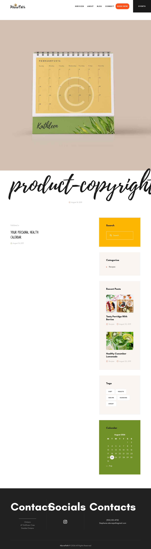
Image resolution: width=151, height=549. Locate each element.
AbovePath (64, 546)
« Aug (109, 466)
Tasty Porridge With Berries (116, 318)
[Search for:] (119, 235)
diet (110, 391)
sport (111, 404)
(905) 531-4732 (112, 520)
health (121, 391)
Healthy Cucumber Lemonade (116, 355)
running (123, 397)
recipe (111, 397)
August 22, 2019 (125, 324)
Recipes (112, 267)
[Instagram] (65, 522)
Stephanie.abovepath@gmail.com (112, 523)
